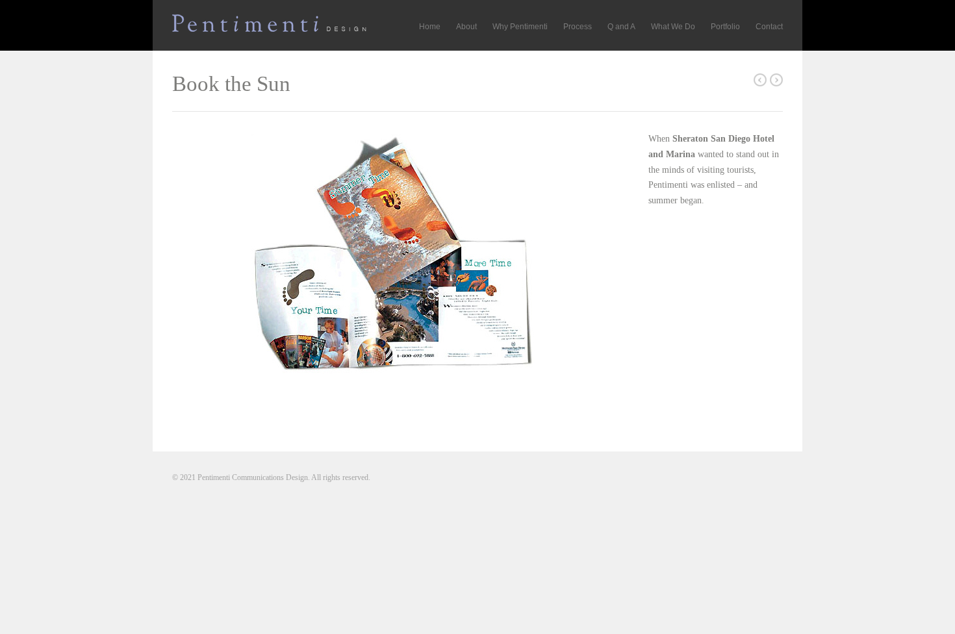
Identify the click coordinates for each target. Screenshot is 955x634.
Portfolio (725, 26)
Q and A (621, 26)
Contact (769, 26)
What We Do (673, 26)
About (466, 26)
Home (429, 26)
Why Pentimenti (520, 26)
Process (577, 26)
